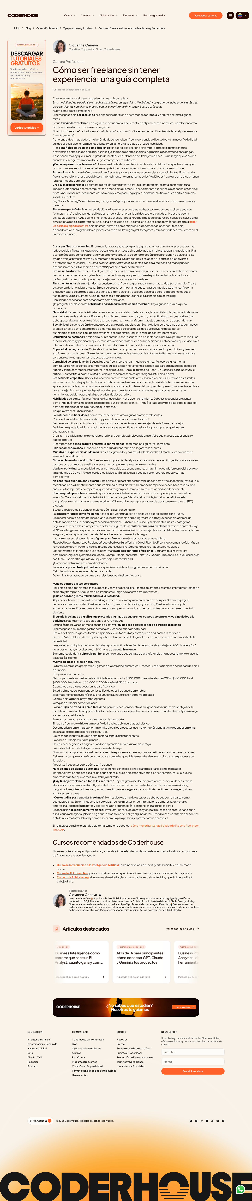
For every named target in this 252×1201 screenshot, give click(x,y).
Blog (28, 28)
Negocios (32, 1061)
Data (30, 1052)
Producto (32, 1066)
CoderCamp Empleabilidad (87, 1066)
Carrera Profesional (47, 28)
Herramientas (80, 1075)
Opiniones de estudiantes (86, 1048)
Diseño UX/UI (34, 1057)
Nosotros (122, 1039)
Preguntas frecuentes (84, 1061)
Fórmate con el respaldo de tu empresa (94, 1070)
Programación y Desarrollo (42, 1043)
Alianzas (76, 1052)
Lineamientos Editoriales (131, 1066)
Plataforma (78, 1057)
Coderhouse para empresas (88, 1039)
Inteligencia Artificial (38, 1039)
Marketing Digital (37, 1048)
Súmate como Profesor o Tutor (134, 1048)
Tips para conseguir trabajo (78, 28)
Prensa (121, 1043)
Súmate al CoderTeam (129, 1052)
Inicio (17, 28)
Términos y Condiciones (130, 1061)
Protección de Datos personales (135, 1057)
